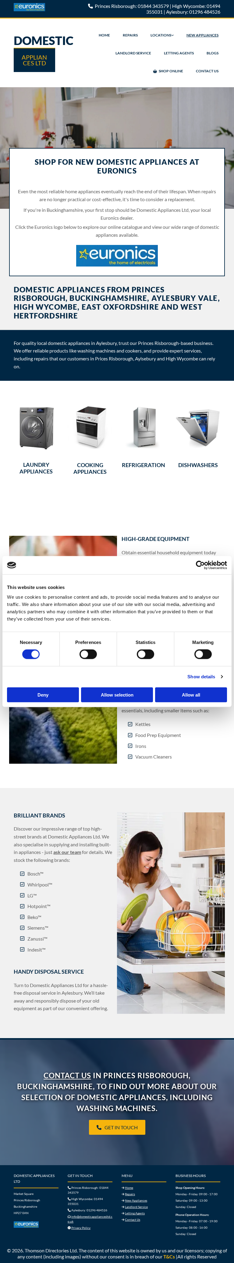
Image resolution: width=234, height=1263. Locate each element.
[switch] (88, 654)
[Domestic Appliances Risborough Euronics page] (36, 1224)
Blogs (212, 53)
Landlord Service (133, 53)
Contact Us (207, 71)
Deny (42, 694)
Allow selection (117, 694)
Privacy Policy (80, 1228)
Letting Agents (179, 53)
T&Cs (169, 1256)
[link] (162, 35)
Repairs (130, 35)
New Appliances (202, 35)
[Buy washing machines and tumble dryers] (36, 427)
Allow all (191, 694)
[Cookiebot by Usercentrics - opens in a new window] (200, 565)
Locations (161, 35)
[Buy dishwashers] (198, 427)
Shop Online (171, 71)
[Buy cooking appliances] (90, 427)
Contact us (67, 1075)
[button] (117, 1127)
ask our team (67, 852)
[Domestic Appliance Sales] (45, 7)
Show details (201, 676)
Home (104, 35)
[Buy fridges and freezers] (144, 427)
